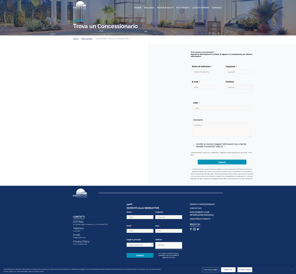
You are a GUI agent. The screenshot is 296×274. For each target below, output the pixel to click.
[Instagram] (194, 229)
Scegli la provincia (134, 239)
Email (129, 226)
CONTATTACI (196, 208)
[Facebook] (191, 229)
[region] (148, 270)
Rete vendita (86, 39)
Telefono (158, 239)
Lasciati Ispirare (200, 8)
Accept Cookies (245, 270)
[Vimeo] (198, 229)
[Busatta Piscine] (79, 5)
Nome (129, 212)
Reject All (228, 270)
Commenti (198, 120)
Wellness (149, 8)
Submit (140, 255)
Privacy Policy (81, 241)
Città (157, 226)
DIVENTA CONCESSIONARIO (202, 204)
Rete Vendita (183, 8)
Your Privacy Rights (210, 270)
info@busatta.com (79, 237)
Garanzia (217, 8)
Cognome (159, 212)
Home (75, 39)
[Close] (292, 269)
